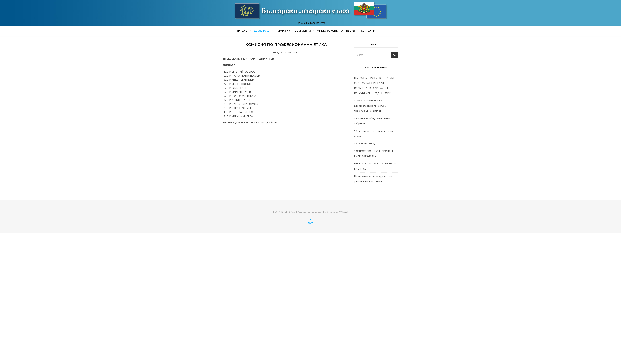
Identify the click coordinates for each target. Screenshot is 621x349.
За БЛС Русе (261, 30)
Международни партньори (336, 30)
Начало (242, 30)
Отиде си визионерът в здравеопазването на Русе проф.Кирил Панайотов (370, 105)
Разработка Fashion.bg (309, 211)
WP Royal (343, 211)
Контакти (368, 30)
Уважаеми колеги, (364, 143)
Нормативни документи (293, 30)
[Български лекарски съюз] (310, 10)
